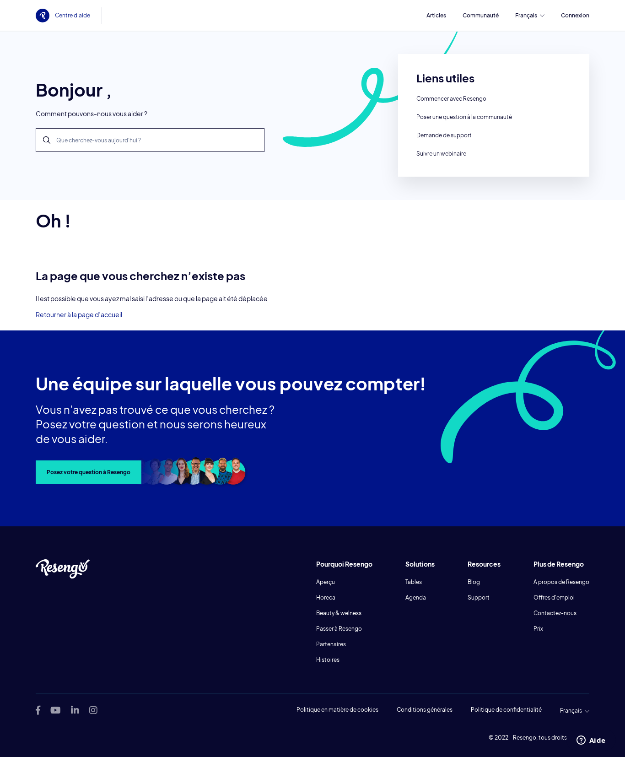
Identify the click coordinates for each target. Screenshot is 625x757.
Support (479, 597)
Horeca (325, 597)
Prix (538, 628)
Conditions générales (425, 709)
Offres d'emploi (554, 597)
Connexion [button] (575, 15)
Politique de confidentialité (506, 709)
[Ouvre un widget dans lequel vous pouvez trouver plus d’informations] (591, 741)
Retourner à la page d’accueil (79, 314)
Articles (436, 15)
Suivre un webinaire (441, 153)
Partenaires (331, 644)
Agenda (415, 597)
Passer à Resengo (339, 628)
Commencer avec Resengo (451, 98)
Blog (474, 582)
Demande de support (444, 135)
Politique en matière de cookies (337, 709)
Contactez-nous (555, 613)
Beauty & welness (338, 613)
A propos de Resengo (561, 582)
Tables (413, 582)
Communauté (481, 15)
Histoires (327, 659)
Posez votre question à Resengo (88, 472)
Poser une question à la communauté (464, 117)
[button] (529, 15)
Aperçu (325, 582)
